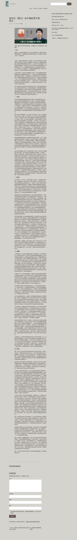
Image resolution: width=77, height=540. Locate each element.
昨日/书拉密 (54, 32)
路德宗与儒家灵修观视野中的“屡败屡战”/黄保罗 (62, 13)
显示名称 (11, 494)
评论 (10, 478)
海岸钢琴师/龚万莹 (56, 22)
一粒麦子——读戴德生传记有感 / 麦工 (60, 38)
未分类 (21, 23)
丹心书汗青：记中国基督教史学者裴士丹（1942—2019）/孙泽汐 (63, 29)
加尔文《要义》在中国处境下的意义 (60, 19)
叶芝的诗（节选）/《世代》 (58, 25)
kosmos (17, 23)
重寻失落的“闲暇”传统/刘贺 (58, 16)
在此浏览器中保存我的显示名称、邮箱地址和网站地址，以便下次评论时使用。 (25, 512)
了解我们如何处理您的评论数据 (32, 521)
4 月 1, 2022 (11, 23)
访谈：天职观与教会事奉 (57, 35)
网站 (10, 505)
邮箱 (10, 499)
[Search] (69, 4)
